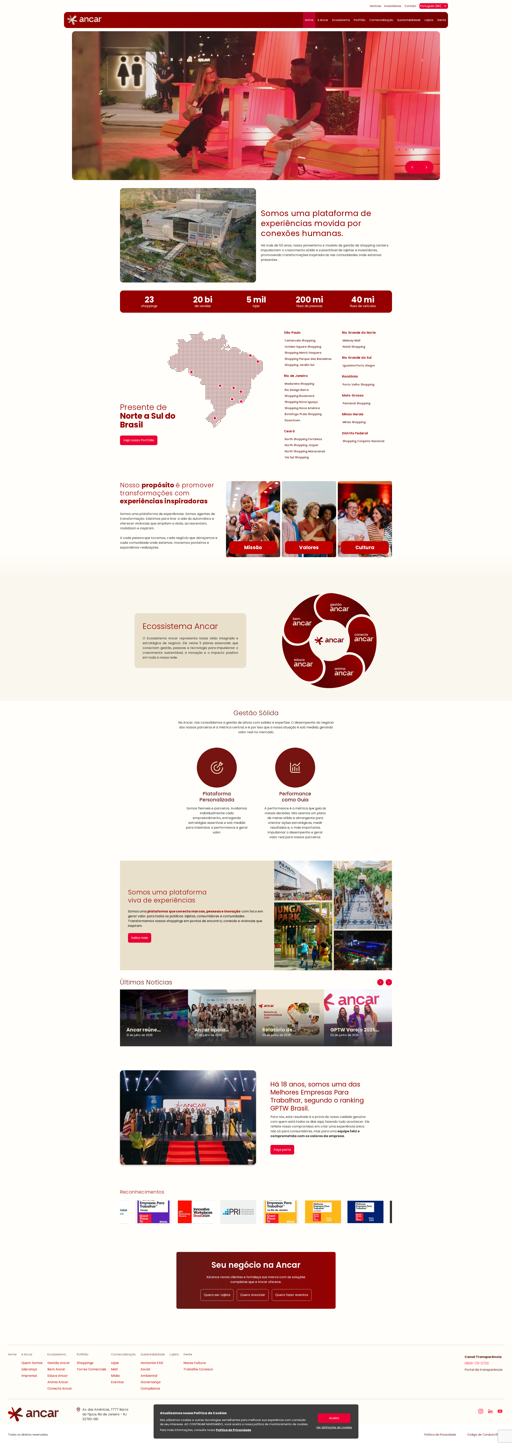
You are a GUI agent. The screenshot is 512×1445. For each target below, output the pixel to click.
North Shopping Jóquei (301, 445)
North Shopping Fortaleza (303, 439)
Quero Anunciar (252, 1295)
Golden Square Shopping (303, 347)
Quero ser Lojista (217, 1295)
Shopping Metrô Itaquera (303, 353)
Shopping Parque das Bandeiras (308, 359)
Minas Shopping (354, 422)
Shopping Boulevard (299, 396)
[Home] (84, 20)
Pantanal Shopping (356, 403)
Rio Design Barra (297, 390)
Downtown (292, 420)
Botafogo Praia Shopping (303, 414)
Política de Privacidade (233, 1430)
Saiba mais (139, 937)
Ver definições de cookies (334, 1427)
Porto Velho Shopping (358, 385)
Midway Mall (351, 340)
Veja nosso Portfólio (138, 440)
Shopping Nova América (302, 408)
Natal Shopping (354, 347)
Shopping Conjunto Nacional (363, 441)
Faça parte (282, 1149)
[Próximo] (389, 982)
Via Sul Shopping (297, 457)
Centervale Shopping (300, 340)
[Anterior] (380, 982)
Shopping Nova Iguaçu (301, 402)
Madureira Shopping (299, 384)
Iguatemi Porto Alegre (359, 366)
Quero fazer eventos (291, 1295)
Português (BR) (430, 6)
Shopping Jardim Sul (299, 365)
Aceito (334, 1418)
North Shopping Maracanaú (305, 451)
